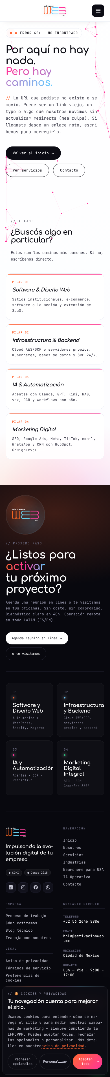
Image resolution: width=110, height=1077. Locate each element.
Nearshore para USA (83, 869)
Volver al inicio (33, 153)
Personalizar (55, 1061)
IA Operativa (76, 876)
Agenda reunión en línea (37, 638)
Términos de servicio (28, 968)
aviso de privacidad (62, 1045)
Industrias (74, 862)
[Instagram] (23, 887)
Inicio (70, 840)
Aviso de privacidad (27, 960)
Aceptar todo (89, 1061)
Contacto (69, 170)
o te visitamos (26, 653)
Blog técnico (19, 930)
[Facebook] (35, 887)
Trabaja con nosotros (28, 937)
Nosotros (72, 847)
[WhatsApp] (48, 887)
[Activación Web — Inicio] (55, 11)
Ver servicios (27, 170)
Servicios (73, 855)
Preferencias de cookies (22, 978)
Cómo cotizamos (21, 923)
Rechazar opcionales (22, 1061)
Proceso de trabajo (26, 915)
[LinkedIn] (11, 887)
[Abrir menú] (98, 11)
